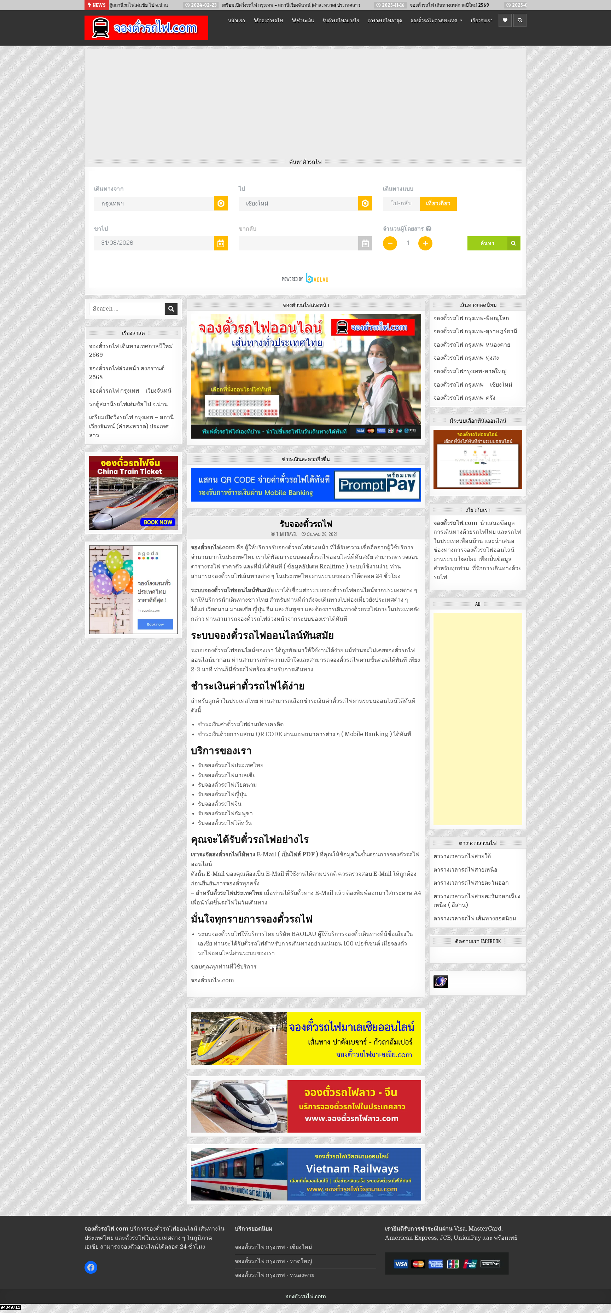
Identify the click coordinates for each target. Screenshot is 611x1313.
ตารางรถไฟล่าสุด (385, 20)
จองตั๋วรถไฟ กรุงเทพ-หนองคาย (471, 345)
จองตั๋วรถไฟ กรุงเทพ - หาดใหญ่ (273, 1261)
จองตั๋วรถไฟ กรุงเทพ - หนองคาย (274, 1275)
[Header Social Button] (505, 20)
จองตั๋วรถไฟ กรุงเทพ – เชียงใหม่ (472, 385)
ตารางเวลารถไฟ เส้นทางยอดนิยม (474, 918)
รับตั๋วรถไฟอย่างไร (340, 20)
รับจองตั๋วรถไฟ (306, 523)
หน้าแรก (236, 20)
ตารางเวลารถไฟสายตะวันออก (471, 883)
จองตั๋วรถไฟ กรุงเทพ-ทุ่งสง (466, 358)
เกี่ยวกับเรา (482, 20)
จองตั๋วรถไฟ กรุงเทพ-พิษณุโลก (471, 318)
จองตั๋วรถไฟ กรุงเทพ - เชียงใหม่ (273, 1247)
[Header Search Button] (519, 20)
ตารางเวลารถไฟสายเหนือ (465, 870)
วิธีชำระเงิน (302, 20)
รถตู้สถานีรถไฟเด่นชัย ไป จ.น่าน (128, 404)
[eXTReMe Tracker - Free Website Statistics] (440, 986)
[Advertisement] (305, 105)
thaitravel (286, 534)
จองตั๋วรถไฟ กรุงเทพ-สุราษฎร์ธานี (475, 331)
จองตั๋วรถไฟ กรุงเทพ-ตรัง (464, 398)
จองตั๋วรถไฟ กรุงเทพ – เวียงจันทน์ (130, 391)
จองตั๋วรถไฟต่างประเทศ (434, 20)
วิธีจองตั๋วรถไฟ (268, 20)
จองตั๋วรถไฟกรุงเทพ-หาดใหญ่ (470, 371)
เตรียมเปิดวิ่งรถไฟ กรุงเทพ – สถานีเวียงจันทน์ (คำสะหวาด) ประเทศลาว (131, 426)
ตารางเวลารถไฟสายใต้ (462, 856)
